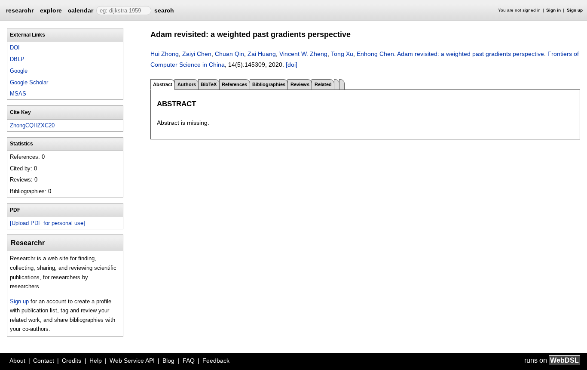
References (234, 84)
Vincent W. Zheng (303, 53)
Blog (168, 360)
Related (323, 84)
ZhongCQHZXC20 (32, 125)
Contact (43, 360)
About (17, 360)
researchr (20, 10)
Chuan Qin (229, 53)
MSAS (18, 93)
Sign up (575, 10)
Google (19, 71)
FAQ (189, 360)
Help (95, 360)
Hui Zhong (164, 53)
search (164, 10)
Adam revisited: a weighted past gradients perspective (470, 53)
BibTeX (209, 84)
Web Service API (132, 360)
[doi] (291, 64)
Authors (186, 84)
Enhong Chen (375, 53)
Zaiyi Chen (196, 53)
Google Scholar (29, 82)
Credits (71, 360)
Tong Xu (342, 53)
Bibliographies (268, 84)
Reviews (299, 84)
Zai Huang (262, 53)
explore (51, 10)
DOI (15, 47)
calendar (80, 10)
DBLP (17, 59)
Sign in (553, 10)
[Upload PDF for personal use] (47, 223)
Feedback (215, 360)
